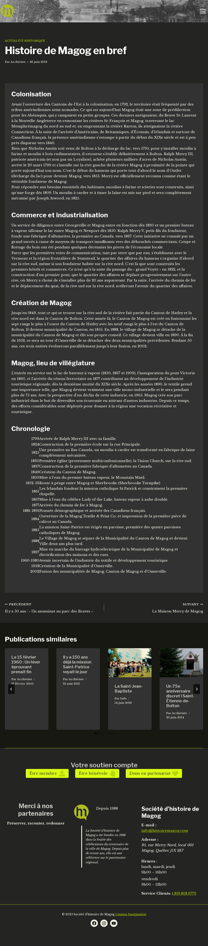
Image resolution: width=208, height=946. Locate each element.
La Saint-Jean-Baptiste (129, 689)
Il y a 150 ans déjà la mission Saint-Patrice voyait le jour (77, 664)
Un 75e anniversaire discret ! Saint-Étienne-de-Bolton (180, 696)
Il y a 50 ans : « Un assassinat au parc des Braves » (49, 608)
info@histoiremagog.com (164, 831)
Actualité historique (25, 40)
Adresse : (149, 839)
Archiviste (18, 62)
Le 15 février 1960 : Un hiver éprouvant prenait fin (25, 664)
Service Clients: (156, 893)
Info (123, 698)
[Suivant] (196, 689)
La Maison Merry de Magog (177, 608)
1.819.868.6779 (184, 893)
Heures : (149, 861)
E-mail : (148, 825)
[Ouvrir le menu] (202, 11)
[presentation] (130, 662)
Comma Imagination (130, 914)
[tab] (96, 733)
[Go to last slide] (11, 689)
